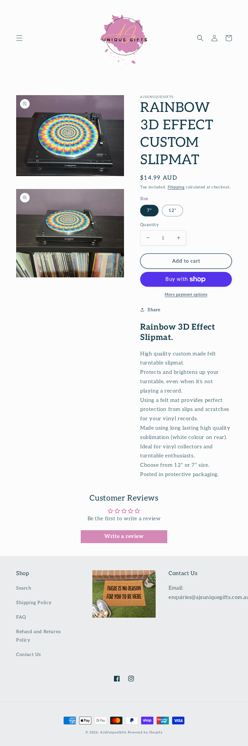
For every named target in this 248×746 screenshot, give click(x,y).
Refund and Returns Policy (38, 635)
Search (24, 588)
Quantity (149, 224)
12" (172, 210)
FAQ (21, 617)
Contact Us (28, 654)
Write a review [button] (123, 536)
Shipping (176, 187)
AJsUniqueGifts (113, 732)
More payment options (186, 294)
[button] (19, 38)
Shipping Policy (34, 602)
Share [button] (154, 310)
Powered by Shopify (145, 732)
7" (149, 210)
